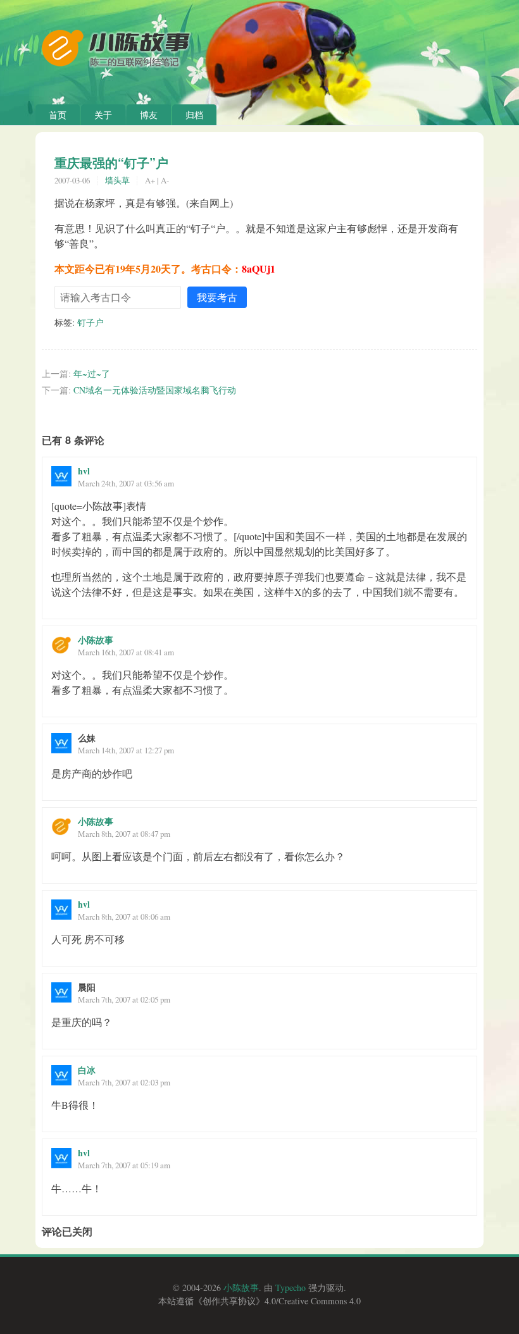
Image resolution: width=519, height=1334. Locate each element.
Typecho (290, 1288)
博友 (149, 115)
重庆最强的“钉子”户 (111, 162)
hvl (84, 471)
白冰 (87, 1070)
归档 (194, 115)
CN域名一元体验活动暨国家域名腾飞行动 (154, 390)
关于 (103, 115)
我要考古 (217, 297)
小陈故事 (95, 639)
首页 (57, 115)
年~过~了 (91, 373)
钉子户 (90, 322)
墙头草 (117, 180)
